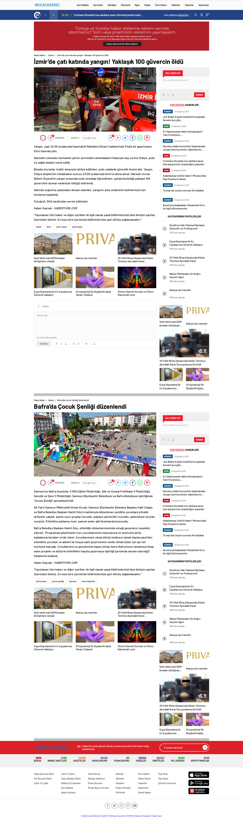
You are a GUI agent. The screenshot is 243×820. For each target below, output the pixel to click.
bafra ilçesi (41, 581)
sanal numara (68, 792)
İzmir (49, 226)
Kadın (147, 4)
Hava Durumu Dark (44, 773)
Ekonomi (125, 4)
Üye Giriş (162, 773)
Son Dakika (83, 4)
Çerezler (122, 816)
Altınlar (120, 773)
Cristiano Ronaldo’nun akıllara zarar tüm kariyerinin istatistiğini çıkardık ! (108, 15)
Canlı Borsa (94, 773)
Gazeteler (204, 4)
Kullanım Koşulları (142, 816)
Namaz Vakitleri (57, 759)
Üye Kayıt (163, 778)
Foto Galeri (161, 4)
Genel (51, 55)
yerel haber (77, 226)
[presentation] (45, 15)
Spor (137, 4)
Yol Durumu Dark (43, 778)
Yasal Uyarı (157, 816)
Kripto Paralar (200, 759)
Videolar (175, 4)
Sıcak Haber (144, 792)
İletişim (97, 816)
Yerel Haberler (88, 581)
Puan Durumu (121, 759)
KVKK (130, 816)
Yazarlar (189, 4)
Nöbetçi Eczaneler (71, 783)
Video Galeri (144, 778)
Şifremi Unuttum (167, 783)
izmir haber (61, 226)
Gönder (44, 343)
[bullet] (78, 344)
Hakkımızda (86, 816)
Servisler (98, 4)
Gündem (112, 4)
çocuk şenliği (58, 581)
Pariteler (158, 759)
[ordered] (74, 344)
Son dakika (176, 15)
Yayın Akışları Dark (71, 778)
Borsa (37, 759)
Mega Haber (39, 55)
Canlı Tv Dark (68, 773)
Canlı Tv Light (41, 783)
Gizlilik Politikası (109, 816)
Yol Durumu (177, 759)
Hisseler (141, 759)
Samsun (73, 581)
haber (38, 226)
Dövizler (120, 778)
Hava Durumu (99, 759)
